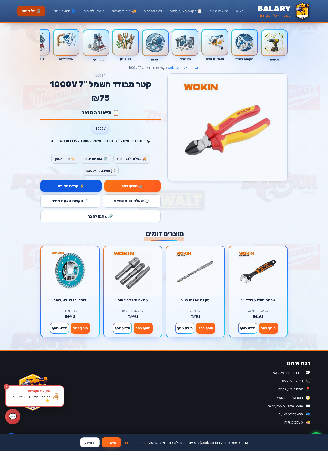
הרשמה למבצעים (294, 413)
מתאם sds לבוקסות (132, 300)
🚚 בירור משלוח (124, 10)
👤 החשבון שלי (64, 10)
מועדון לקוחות (93, 10)
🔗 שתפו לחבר (100, 216)
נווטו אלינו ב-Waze (293, 397)
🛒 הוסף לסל (132, 186)
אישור (111, 442)
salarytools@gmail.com (289, 405)
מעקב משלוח (297, 422)
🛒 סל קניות (31, 11)
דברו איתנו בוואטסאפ (291, 372)
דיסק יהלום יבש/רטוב (70, 300)
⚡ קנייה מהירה (71, 186)
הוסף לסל (268, 328)
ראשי (240, 10)
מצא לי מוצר (219, 10)
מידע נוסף (247, 328)
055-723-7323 (296, 380)
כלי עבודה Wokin (179, 67)
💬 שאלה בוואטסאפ (132, 200)
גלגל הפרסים (153, 10)
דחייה (90, 442)
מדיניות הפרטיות (136, 442)
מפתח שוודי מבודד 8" (258, 300)
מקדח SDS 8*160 (195, 300)
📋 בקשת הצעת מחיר (186, 10)
